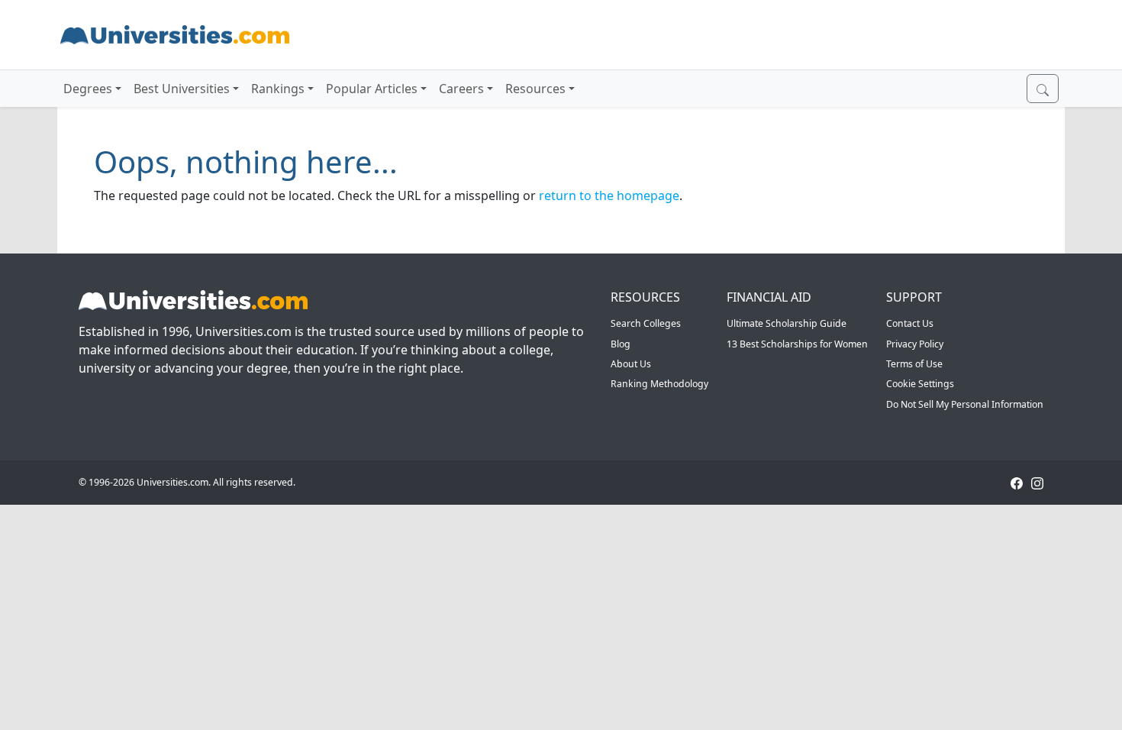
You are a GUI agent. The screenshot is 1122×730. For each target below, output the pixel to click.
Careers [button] (461, 88)
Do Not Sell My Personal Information (964, 404)
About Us (631, 363)
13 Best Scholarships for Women (797, 344)
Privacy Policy (914, 344)
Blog (620, 344)
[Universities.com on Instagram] (1037, 482)
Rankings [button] (278, 88)
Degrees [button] (87, 88)
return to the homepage (609, 195)
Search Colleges (646, 323)
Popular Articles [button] (372, 88)
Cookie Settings (920, 383)
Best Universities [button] (182, 88)
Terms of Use (914, 363)
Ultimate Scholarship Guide (786, 323)
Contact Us (909, 323)
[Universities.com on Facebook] (1017, 482)
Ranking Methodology (659, 383)
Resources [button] (535, 88)
